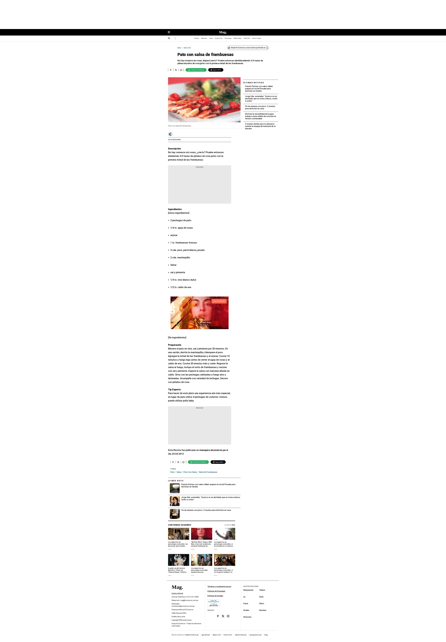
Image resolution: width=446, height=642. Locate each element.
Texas (211, 38)
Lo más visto (176, 481)
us (244, 597)
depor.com (217, 635)
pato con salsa (190, 472)
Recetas (262, 610)
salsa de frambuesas (208, 472)
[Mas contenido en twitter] (223, 616)
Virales (246, 610)
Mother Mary (237, 38)
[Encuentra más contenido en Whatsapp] (181, 69)
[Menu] (170, 32)
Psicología (228, 38)
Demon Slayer (256, 38)
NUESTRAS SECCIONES (250, 586)
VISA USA (247, 38)
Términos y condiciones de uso (219, 586)
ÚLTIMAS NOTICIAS (253, 83)
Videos (262, 590)
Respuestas (248, 590)
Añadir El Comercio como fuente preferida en (248, 48)
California (204, 38)
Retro (261, 603)
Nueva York (218, 38)
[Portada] (177, 591)
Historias (247, 617)
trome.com (227, 635)
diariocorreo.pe (241, 635)
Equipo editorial (177, 593)
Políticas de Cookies (215, 596)
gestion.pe (206, 635)
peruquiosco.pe (255, 635)
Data (261, 597)
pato (172, 472)
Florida (196, 38)
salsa (179, 472)
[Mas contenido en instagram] (228, 616)
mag (266, 635)
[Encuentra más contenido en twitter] (176, 69)
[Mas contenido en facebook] (217, 616)
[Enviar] (169, 38)
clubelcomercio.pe (192, 635)
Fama (245, 603)
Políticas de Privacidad (216, 591)
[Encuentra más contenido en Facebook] (170, 69)
